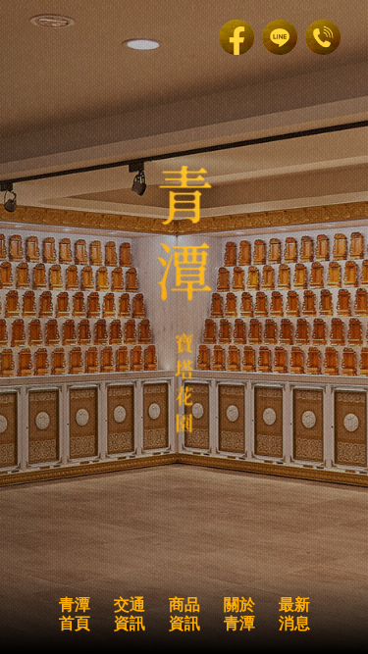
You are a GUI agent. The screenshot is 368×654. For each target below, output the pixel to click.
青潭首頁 (74, 613)
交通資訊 (129, 613)
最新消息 (294, 613)
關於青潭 (239, 613)
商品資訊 (184, 613)
